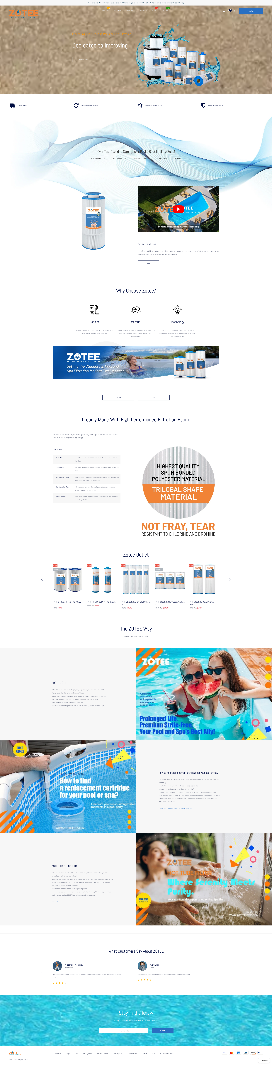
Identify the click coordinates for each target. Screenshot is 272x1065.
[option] (40, 105)
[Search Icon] (224, 11)
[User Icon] (235, 11)
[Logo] (28, 13)
